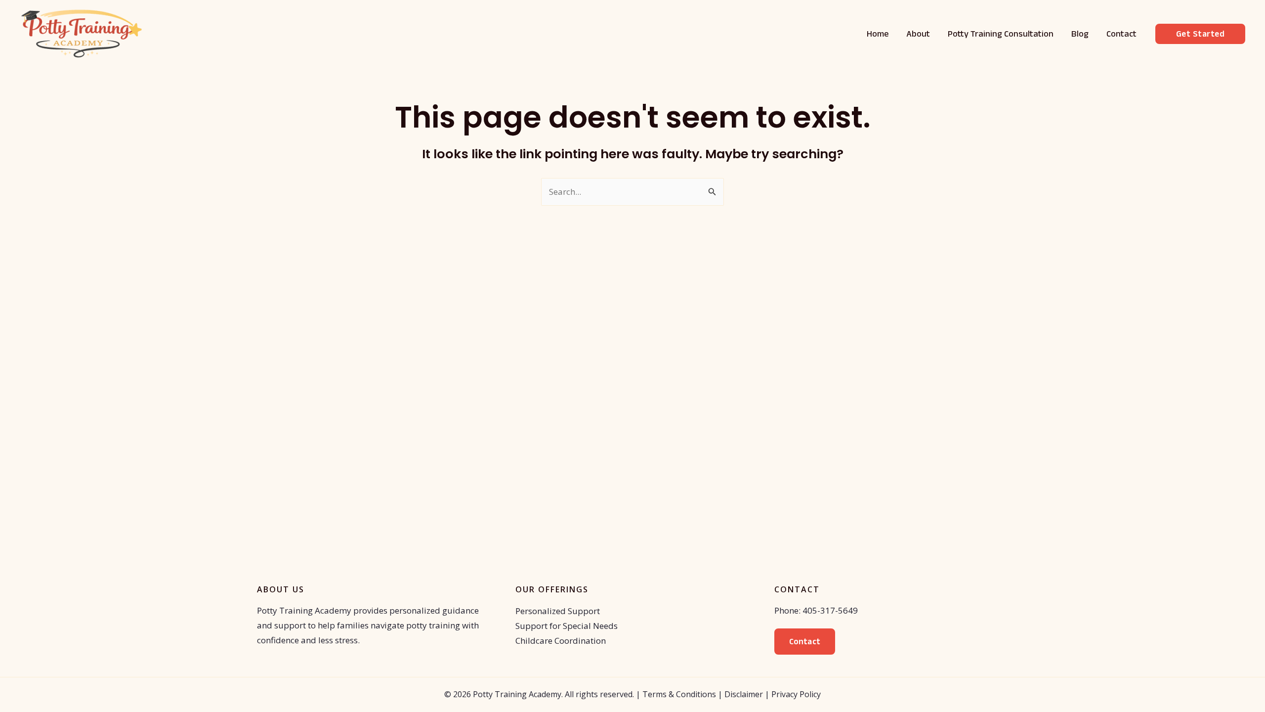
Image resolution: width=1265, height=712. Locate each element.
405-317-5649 (830, 610)
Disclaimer (743, 694)
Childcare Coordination (560, 640)
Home (877, 34)
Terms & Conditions (679, 694)
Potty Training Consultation (1001, 34)
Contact (1121, 34)
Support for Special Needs (566, 625)
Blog (1080, 34)
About (918, 34)
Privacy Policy (796, 694)
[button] (1200, 34)
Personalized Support (557, 611)
